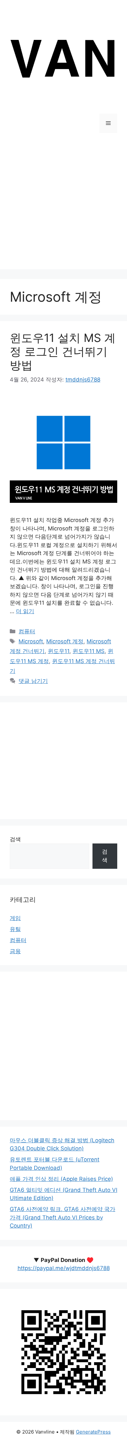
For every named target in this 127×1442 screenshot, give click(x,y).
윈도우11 (58, 651)
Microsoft (31, 641)
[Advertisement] (63, 206)
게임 (15, 918)
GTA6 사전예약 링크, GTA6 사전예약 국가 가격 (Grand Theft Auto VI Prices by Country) (62, 1217)
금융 (15, 951)
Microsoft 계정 (64, 641)
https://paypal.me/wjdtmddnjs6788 (64, 1268)
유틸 (15, 929)
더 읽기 (25, 611)
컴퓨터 (27, 631)
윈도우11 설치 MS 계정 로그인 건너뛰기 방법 (63, 351)
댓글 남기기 (33, 681)
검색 (15, 839)
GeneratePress (93, 1432)
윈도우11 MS (89, 651)
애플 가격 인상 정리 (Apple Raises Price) (61, 1179)
